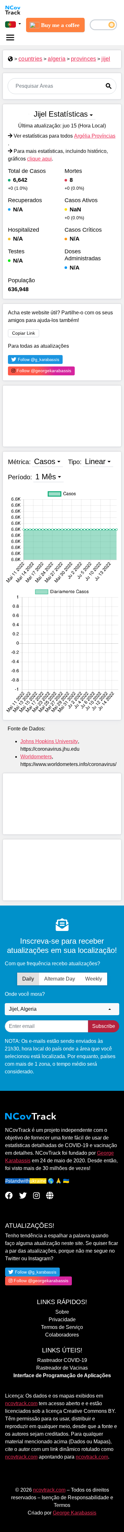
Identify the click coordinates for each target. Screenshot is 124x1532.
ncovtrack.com (21, 1403)
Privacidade (62, 1319)
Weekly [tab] (93, 978)
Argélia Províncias (94, 136)
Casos (44, 461)
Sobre (62, 1312)
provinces (83, 59)
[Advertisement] (62, 416)
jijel (105, 59)
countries (30, 59)
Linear (95, 461)
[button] (13, 24)
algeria (56, 59)
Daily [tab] (28, 978)
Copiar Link (23, 333)
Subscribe (103, 1026)
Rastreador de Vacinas (62, 1368)
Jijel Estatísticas (61, 114)
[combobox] (62, 1009)
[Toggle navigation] (10, 37)
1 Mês (45, 476)
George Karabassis (74, 1512)
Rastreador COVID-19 (62, 1360)
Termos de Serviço (62, 1327)
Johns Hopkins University (49, 741)
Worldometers (36, 756)
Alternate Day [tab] (59, 978)
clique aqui (39, 158)
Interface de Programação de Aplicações (62, 1375)
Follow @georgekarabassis (43, 370)
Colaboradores (62, 1334)
